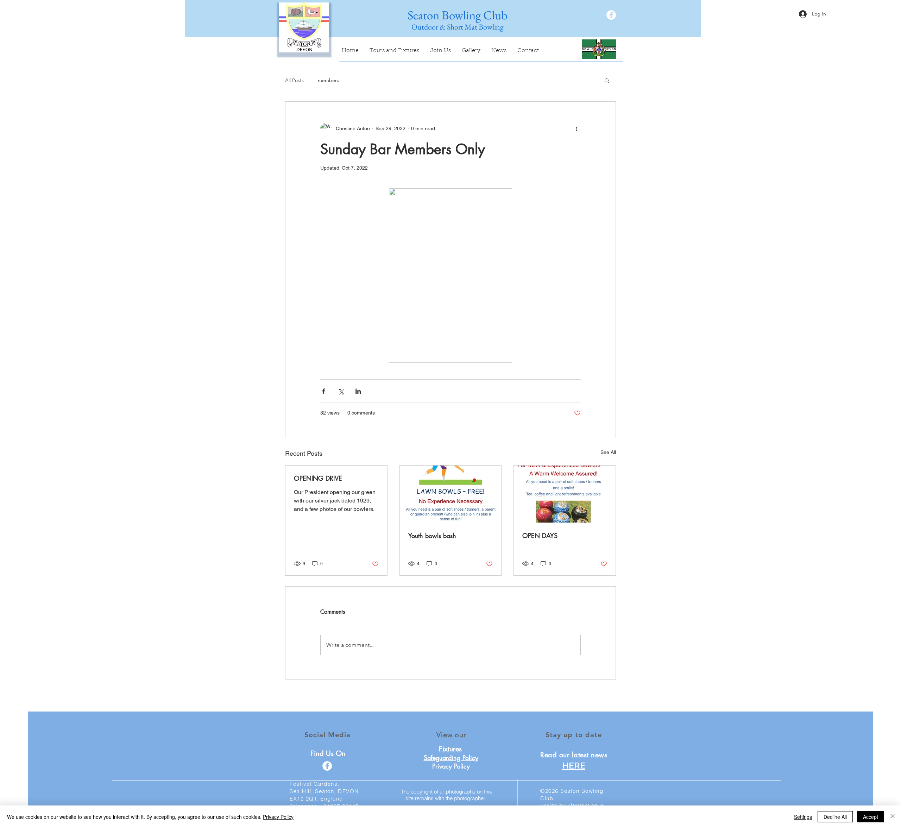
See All (608, 452)
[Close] (892, 816)
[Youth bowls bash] (451, 494)
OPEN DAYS (539, 535)
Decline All (835, 816)
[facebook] (611, 15)
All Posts (294, 80)
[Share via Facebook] (323, 391)
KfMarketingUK (586, 805)
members (328, 80)
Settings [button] (803, 816)
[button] (607, 80)
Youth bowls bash (432, 535)
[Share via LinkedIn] (358, 391)
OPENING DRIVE (318, 478)
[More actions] (576, 128)
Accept (870, 816)
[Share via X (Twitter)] (341, 391)
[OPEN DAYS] (565, 494)
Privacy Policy (278, 816)
